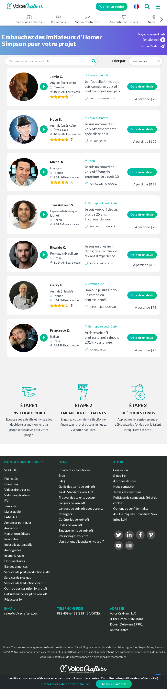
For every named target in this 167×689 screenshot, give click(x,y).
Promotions (58, 22)
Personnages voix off (73, 536)
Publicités (11, 478)
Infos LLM (120, 519)
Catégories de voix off (74, 519)
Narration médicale (17, 533)
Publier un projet (112, 6)
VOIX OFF (11, 470)
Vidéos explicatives (17, 495)
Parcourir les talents (29, 22)
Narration (154, 22)
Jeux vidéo (11, 506)
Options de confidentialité (130, 508)
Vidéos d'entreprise (87, 22)
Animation (11, 528)
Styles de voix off (70, 525)
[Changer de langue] (136, 6)
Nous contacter (123, 486)
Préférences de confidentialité (65, 684)
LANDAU (10, 517)
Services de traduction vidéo (23, 583)
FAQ (62, 481)
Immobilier (11, 539)
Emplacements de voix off (76, 530)
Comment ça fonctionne (75, 470)
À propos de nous (124, 481)
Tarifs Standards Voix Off (76, 492)
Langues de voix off (72, 503)
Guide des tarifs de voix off (77, 486)
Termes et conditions (127, 492)
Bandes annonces (16, 566)
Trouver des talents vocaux (77, 497)
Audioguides (12, 550)
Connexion (120, 470)
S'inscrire (119, 475)
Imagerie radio (14, 555)
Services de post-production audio (27, 572)
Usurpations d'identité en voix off (81, 541)
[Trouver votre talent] (147, 6)
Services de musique (17, 577)
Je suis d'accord (114, 684)
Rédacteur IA (13, 599)
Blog (62, 475)
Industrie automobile (18, 544)
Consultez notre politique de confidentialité (129, 678)
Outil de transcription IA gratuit (25, 588)
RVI (6, 500)
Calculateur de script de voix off (25, 594)
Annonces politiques (18, 522)
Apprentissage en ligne (124, 22)
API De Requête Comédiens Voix (135, 514)
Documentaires (14, 561)
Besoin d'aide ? (149, 46)
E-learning (11, 484)
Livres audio (12, 511)
